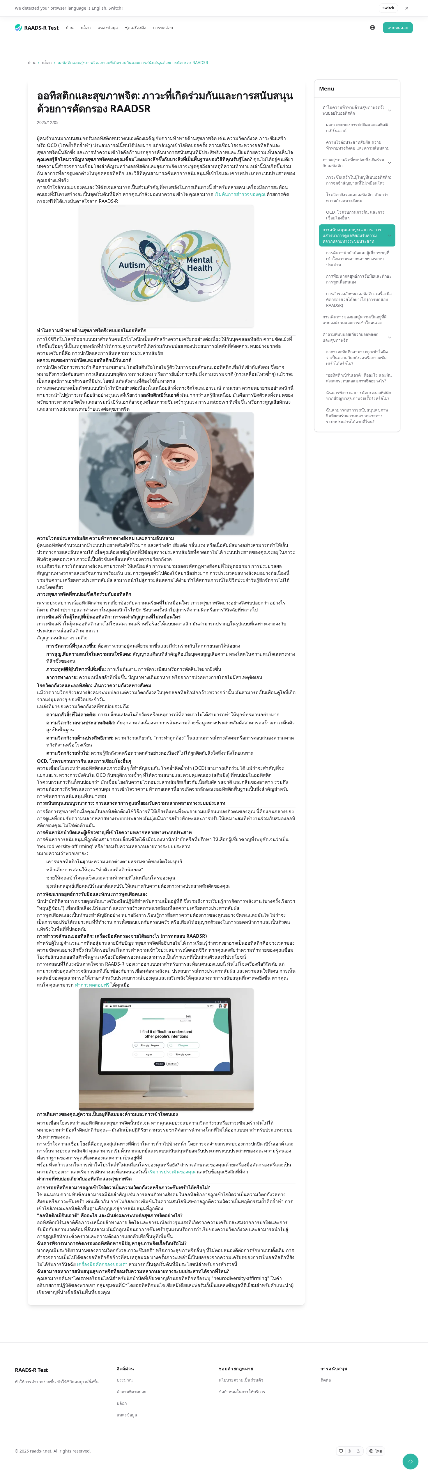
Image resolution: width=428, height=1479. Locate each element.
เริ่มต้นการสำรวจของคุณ (240, 194)
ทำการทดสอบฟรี (92, 985)
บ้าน (70, 27)
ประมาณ (125, 1380)
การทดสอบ (163, 27)
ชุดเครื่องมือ (135, 27)
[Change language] (372, 27)
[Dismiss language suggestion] (406, 8)
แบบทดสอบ (398, 27)
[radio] (341, 1451)
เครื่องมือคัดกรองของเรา (102, 1264)
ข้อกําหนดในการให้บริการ (242, 1391)
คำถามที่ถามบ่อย (131, 1391)
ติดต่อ (326, 1380)
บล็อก (86, 27)
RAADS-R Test (31, 1369)
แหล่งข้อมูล (108, 27)
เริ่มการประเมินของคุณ (172, 1171)
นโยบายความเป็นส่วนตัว (241, 1380)
